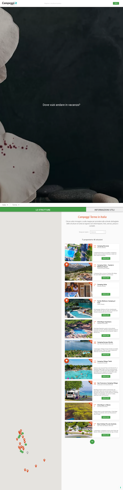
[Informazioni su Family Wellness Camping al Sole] (78, 308)
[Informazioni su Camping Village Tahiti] (78, 369)
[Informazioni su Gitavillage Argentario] (78, 329)
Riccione (101, 247)
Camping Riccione (103, 246)
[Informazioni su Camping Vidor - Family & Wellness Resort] (78, 272)
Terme (14, 205)
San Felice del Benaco (105, 344)
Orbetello (102, 323)
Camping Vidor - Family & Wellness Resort (105, 266)
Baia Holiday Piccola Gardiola (106, 424)
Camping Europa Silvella (105, 342)
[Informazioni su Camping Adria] (78, 289)
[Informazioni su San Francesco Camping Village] (78, 391)
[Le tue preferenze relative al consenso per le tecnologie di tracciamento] (120, 487)
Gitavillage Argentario (104, 322)
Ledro (100, 304)
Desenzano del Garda (105, 384)
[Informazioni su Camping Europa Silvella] (78, 348)
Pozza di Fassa (103, 268)
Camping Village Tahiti (104, 361)
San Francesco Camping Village (107, 383)
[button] (19, 447)
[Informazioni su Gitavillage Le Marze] (78, 411)
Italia (4, 205)
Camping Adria (102, 284)
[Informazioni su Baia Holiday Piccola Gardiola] (78, 430)
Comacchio (102, 363)
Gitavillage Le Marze (103, 405)
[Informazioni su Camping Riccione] (78, 252)
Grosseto (102, 406)
